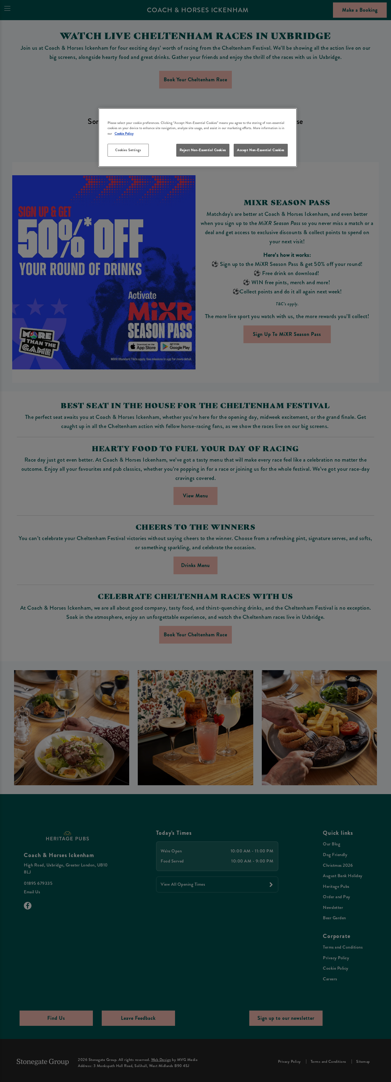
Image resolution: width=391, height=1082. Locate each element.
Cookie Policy (124, 133)
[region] (197, 137)
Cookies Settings (128, 149)
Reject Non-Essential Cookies (203, 149)
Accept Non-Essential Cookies (260, 149)
